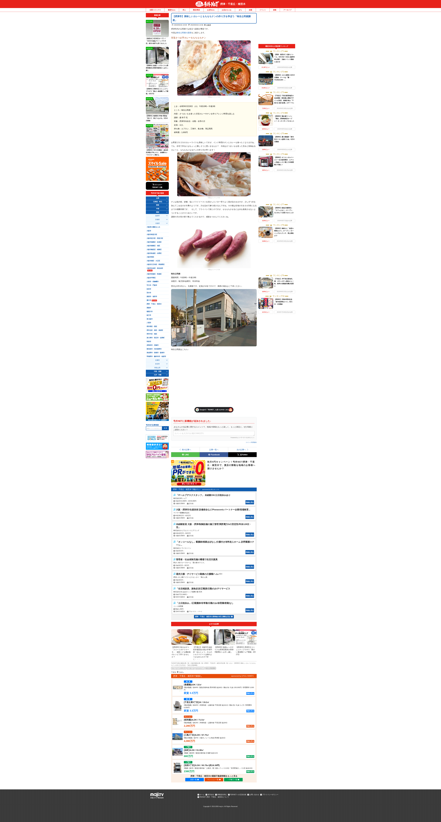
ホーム (202, 794)
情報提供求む (222, 794)
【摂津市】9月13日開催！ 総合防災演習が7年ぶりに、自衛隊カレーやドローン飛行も (157, 152)
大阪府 (208, 25)
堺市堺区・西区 (152, 326)
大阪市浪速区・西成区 (154, 274)
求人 (184, 10)
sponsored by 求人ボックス (210, 489)
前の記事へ (186, 450)
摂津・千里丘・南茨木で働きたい (187, 489)
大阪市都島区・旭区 (153, 246)
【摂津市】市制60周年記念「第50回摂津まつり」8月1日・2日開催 (283, 301)
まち (240, 10)
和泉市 (149, 341)
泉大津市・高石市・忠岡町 (156, 338)
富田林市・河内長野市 (154, 349)
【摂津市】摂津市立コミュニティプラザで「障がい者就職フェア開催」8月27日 (157, 91)
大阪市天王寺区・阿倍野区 (156, 264)
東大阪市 (150, 319)
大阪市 (149, 231)
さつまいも (190, 668)
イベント (262, 10)
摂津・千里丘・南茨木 (233, 4)
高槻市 (149, 308)
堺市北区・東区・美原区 (155, 330)
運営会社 (211, 794)
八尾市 (149, 322)
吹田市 (149, 289)
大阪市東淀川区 (152, 234)
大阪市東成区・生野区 (154, 253)
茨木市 (149, 293)
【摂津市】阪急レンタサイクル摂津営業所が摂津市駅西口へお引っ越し (157, 68)
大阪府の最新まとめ (153, 227)
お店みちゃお (226, 10)
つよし (181, 672)
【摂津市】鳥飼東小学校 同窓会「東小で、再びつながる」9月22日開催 (157, 118)
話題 (250, 10)
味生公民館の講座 (184, 33)
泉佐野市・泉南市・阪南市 (156, 352)
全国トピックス (155, 10)
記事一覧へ (214, 450)
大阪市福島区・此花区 (154, 242)
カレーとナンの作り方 (179, 668)
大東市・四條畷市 (153, 281)
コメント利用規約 (251, 442)
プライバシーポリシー (270, 794)
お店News (211, 10)
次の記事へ (241, 450)
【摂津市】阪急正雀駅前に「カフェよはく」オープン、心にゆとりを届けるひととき (284, 210)
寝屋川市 (150, 311)
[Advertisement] (276, 28)
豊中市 (152, 300)
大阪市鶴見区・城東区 (154, 249)
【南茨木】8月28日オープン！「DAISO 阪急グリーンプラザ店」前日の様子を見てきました (156, 41)
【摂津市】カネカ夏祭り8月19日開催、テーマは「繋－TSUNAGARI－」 (284, 77)
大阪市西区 (150, 257)
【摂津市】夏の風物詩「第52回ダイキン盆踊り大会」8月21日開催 (284, 139)
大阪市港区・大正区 (153, 261)
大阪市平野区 (151, 278)
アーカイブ (287, 10)
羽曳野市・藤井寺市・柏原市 (156, 356)
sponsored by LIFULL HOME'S (242, 676)
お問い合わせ (254, 794)
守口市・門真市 (152, 285)
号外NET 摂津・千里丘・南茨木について (214, 797)
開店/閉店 (196, 10)
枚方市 (149, 315)
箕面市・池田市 (152, 296)
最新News (171, 10)
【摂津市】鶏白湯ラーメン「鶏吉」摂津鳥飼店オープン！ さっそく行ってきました (284, 118)
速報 (274, 10)
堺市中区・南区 (152, 334)
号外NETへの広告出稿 (238, 794)
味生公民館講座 (210, 668)
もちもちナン (200, 668)
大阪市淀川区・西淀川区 (155, 238)
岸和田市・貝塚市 (153, 345)
